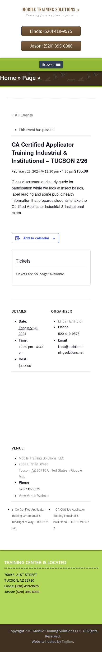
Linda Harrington (70, 321)
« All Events (22, 115)
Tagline (67, 641)
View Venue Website (34, 495)
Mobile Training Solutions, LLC (41, 458)
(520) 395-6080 (27, 591)
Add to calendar (36, 238)
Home (8, 77)
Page (29, 77)
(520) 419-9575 (27, 586)
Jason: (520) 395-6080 (51, 46)
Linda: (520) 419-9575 (51, 31)
